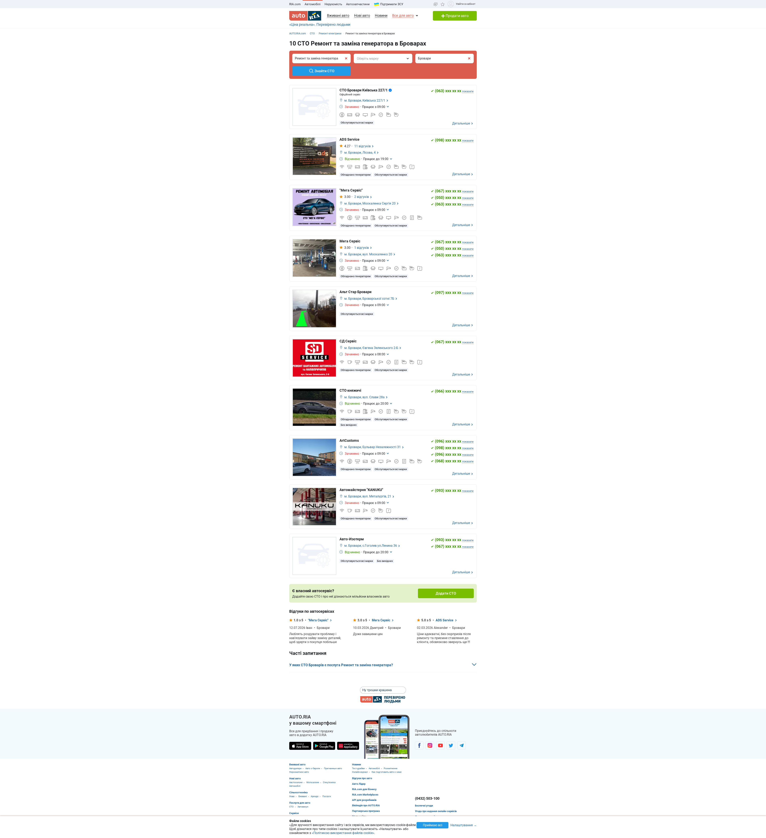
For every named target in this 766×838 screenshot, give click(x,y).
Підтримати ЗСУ (391, 4)
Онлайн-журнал (360, 772)
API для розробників (364, 799)
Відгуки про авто (362, 778)
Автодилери (295, 768)
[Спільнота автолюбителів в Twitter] (451, 745)
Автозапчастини (358, 4)
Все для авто (403, 15)
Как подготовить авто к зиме (387, 772)
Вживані (302, 796)
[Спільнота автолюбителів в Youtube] (440, 745)
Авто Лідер (358, 783)
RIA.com (295, 4)
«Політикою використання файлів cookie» (343, 833)
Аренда (314, 796)
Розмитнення (390, 768)
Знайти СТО (324, 71)
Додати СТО (446, 593)
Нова (291, 796)
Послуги (326, 796)
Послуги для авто (299, 802)
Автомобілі (313, 4)
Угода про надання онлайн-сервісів (436, 811)
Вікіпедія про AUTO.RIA (366, 805)
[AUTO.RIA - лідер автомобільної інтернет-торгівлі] (305, 16)
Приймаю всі (432, 825)
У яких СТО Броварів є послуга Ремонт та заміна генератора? (341, 665)
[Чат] (435, 4)
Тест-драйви (358, 768)
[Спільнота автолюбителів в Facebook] (419, 745)
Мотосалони (312, 782)
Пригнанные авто (333, 768)
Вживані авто (338, 15)
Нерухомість (333, 4)
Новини (381, 15)
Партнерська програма (366, 810)
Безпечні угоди (424, 805)
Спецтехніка (329, 782)
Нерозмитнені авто (299, 772)
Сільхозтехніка (298, 792)
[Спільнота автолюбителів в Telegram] (461, 745)
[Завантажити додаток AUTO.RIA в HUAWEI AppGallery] (348, 746)
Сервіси (294, 813)
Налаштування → (463, 825)
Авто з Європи (312, 768)
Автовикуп (303, 806)
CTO (291, 806)
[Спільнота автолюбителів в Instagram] (429, 745)
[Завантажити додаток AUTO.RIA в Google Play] (324, 746)
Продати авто (457, 16)
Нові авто (362, 15)
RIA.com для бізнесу (364, 789)
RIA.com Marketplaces (365, 794)
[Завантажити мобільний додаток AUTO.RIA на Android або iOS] (387, 737)
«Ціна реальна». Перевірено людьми (319, 24)
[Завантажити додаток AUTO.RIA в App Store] (300, 746)
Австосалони (295, 782)
